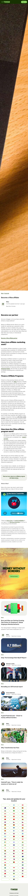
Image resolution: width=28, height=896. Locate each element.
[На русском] (14, 865)
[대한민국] (23, 848)
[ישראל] (14, 842)
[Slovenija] (23, 868)
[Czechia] (14, 822)
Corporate (6, 293)
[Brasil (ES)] (14, 811)
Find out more (14, 576)
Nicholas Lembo (10, 663)
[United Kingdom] (14, 834)
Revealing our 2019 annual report (12, 686)
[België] (14, 808)
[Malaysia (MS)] (14, 853)
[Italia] (23, 845)
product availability (19, 520)
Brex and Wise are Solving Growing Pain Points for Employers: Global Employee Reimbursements (12, 622)
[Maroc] (23, 851)
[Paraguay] (23, 862)
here (17, 478)
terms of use (9, 520)
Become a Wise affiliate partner (9, 338)
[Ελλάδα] (23, 834)
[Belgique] (23, 808)
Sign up (24, 2)
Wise (15, 381)
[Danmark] (23, 825)
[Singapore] (14, 868)
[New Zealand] (23, 856)
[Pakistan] (23, 859)
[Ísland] (14, 845)
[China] (14, 819)
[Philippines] (14, 859)
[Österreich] (23, 805)
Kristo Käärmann (10, 692)
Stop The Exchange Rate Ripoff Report (13, 658)
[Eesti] (14, 828)
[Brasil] (23, 811)
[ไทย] (23, 871)
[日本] (14, 848)
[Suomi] (14, 831)
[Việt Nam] (23, 876)
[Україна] (14, 873)
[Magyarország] (14, 839)
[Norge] (14, 856)
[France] (23, 831)
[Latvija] (14, 851)
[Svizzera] (23, 814)
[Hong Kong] (14, 836)
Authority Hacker (5, 368)
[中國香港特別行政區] (23, 836)
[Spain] (23, 828)
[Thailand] (14, 871)
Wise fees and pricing (15, 522)
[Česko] (23, 822)
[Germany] (14, 825)
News (2, 293)
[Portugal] (14, 862)
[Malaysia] (23, 853)
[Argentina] (14, 805)
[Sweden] (23, 865)
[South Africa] (14, 879)
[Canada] (14, 814)
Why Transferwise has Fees (10, 748)
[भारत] (23, 842)
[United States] (23, 873)
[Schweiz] (14, 816)
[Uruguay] (14, 876)
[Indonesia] (23, 839)
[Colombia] (23, 819)
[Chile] (23, 816)
